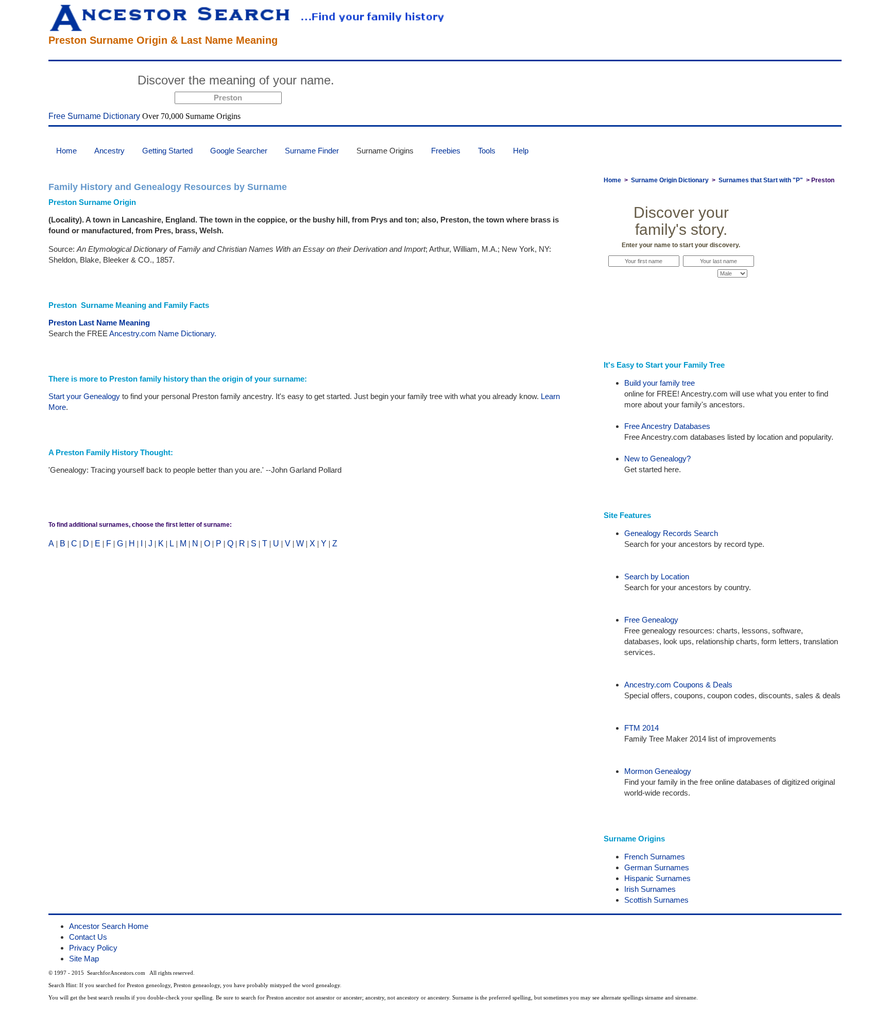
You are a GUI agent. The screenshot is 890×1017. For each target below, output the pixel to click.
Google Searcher (238, 150)
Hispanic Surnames (657, 878)
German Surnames (656, 867)
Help (520, 150)
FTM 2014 (641, 727)
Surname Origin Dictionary (670, 180)
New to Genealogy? (657, 458)
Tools (486, 150)
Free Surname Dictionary (94, 116)
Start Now (378, 82)
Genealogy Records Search (671, 533)
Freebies (445, 150)
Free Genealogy (651, 619)
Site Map (84, 958)
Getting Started (167, 150)
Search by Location (656, 576)
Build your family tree (659, 382)
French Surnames (654, 856)
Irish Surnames (650, 889)
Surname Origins (385, 150)
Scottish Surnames (656, 899)
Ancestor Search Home (108, 926)
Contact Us (88, 937)
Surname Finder (312, 150)
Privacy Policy (93, 947)
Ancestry (109, 150)
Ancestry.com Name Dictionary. (162, 333)
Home (66, 150)
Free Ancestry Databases (667, 426)
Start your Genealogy (84, 396)
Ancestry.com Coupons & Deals (678, 684)
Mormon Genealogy (657, 771)
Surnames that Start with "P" (760, 180)
